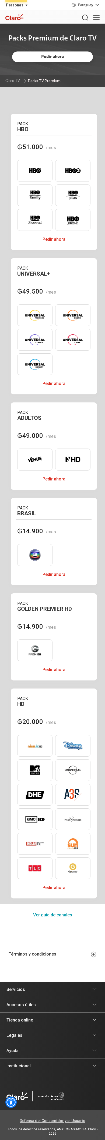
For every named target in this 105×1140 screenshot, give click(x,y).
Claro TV (12, 81)
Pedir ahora (54, 239)
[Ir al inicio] (17, 1096)
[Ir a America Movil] (51, 1096)
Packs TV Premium (44, 81)
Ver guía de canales (52, 914)
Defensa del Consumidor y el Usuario (52, 1121)
